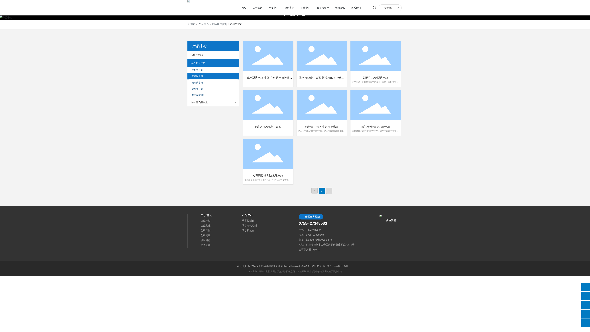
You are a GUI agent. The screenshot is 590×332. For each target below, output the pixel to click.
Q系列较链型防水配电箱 (268, 175)
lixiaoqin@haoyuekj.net (319, 239)
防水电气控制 (219, 24)
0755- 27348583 (313, 223)
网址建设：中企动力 (332, 266)
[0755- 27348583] (585, 296)
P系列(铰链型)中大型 (268, 126)
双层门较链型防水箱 (375, 77)
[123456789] (585, 314)
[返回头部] (585, 322)
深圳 (346, 266)
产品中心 (203, 24)
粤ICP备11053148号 (311, 266)
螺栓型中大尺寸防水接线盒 (321, 126)
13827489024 (313, 230)
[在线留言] (585, 287)
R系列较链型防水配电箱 (375, 126)
